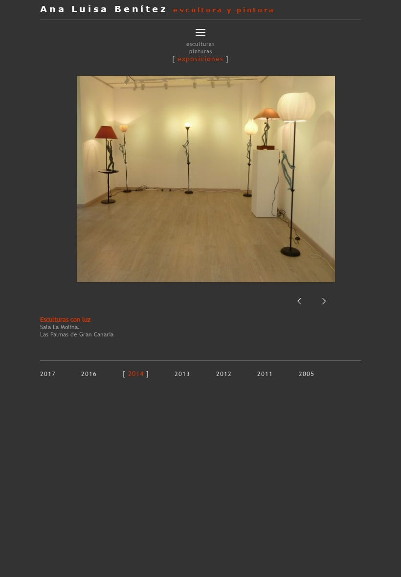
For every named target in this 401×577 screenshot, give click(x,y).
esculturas (200, 44)
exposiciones (200, 58)
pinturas (200, 51)
